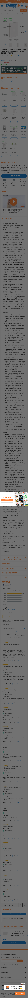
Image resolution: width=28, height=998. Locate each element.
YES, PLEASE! (7, 499)
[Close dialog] (27, 492)
